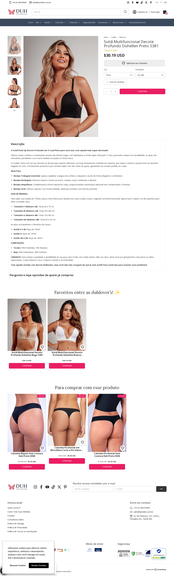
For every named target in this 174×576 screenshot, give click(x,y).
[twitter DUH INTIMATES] (146, 2)
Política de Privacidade (17, 527)
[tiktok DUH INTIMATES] (141, 2)
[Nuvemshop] (156, 570)
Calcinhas (59, 22)
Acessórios (103, 22)
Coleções (73, 22)
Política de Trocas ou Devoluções (22, 531)
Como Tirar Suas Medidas (18, 511)
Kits (37, 22)
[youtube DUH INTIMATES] (137, 2)
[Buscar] (125, 11)
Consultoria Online (15, 519)
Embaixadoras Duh (137, 22)
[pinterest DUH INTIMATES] (151, 2)
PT (161, 2)
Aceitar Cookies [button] (38, 565)
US (165, 2)
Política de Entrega (15, 523)
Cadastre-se (142, 12)
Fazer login (155, 12)
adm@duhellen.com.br (41, 2)
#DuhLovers (118, 22)
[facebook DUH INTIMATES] (132, 2)
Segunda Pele (89, 22)
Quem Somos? (14, 507)
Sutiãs (47, 22)
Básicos (122, 37)
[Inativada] (148, 554)
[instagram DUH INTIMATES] (128, 2)
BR (157, 2)
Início (30, 22)
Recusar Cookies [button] (18, 565)
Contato (11, 515)
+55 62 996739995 (19, 2)
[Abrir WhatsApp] (167, 569)
